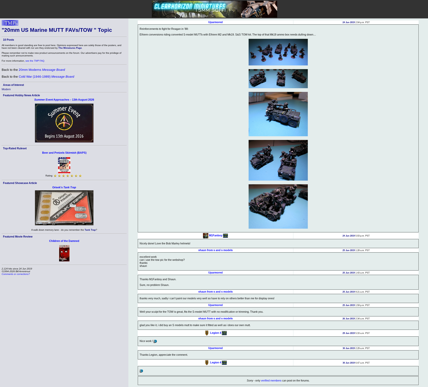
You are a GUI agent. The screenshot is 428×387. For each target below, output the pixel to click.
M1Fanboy (215, 235)
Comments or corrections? (16, 274)
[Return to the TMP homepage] (10, 24)
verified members (271, 380)
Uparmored (215, 22)
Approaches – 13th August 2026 (64, 99)
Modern (6, 89)
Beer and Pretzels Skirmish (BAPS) (64, 152)
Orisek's (64, 187)
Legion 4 (215, 332)
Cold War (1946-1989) (46, 76)
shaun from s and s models (215, 250)
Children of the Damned (64, 241)
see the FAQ (34, 60)
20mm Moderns (42, 69)
